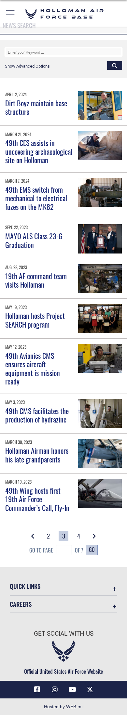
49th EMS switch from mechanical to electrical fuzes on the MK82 (36, 198)
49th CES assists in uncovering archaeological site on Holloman (38, 151)
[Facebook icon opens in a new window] (37, 690)
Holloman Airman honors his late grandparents (36, 454)
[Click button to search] (114, 65)
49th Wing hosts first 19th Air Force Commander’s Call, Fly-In (37, 499)
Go (92, 549)
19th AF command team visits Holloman (36, 280)
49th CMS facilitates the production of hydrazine (37, 415)
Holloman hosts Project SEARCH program (35, 319)
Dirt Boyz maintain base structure (36, 107)
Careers (21, 604)
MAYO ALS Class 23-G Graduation (34, 240)
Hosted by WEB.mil (63, 706)
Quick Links (25, 586)
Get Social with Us (63, 633)
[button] (10, 14)
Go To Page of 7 (56, 550)
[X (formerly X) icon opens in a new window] (90, 690)
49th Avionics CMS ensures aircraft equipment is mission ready (32, 368)
